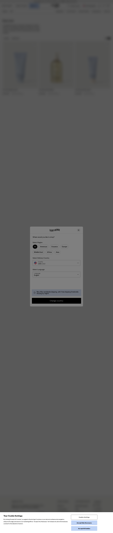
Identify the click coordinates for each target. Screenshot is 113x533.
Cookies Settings (84, 517)
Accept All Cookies (84, 528)
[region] (56, 522)
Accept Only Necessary (84, 523)
